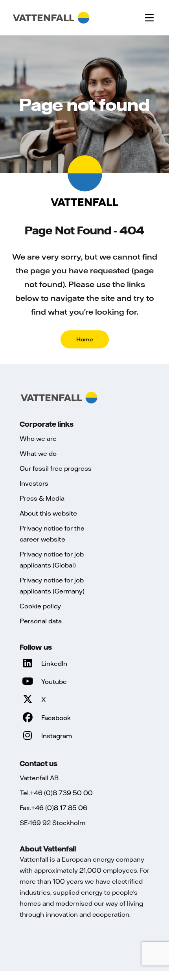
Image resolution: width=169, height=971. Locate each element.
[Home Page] (51, 18)
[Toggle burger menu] (149, 18)
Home (84, 339)
